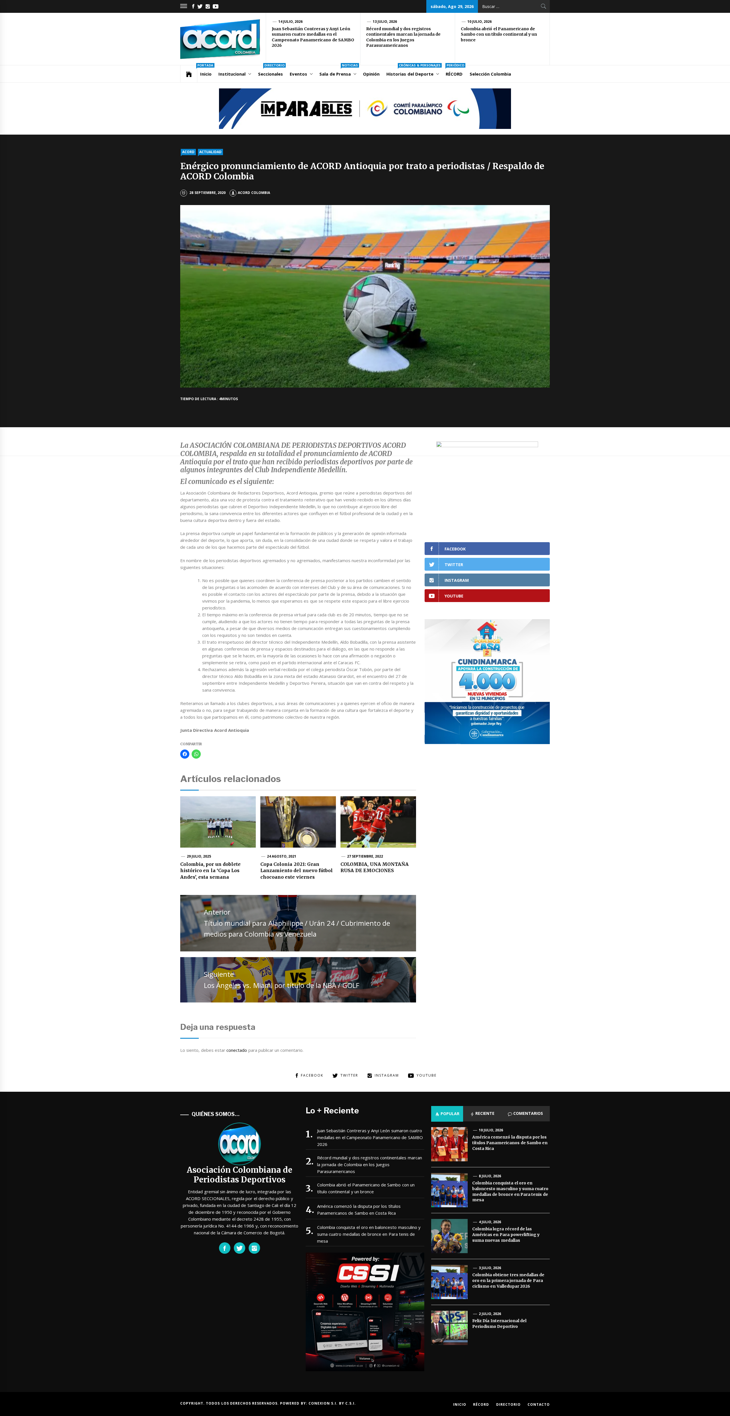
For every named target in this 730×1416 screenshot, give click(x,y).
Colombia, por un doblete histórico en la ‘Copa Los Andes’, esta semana (210, 870)
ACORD (188, 151)
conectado (236, 1050)
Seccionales (271, 71)
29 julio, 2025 (199, 856)
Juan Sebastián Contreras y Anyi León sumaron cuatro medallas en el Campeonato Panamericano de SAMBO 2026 (313, 37)
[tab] (447, 1113)
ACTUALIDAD (210, 151)
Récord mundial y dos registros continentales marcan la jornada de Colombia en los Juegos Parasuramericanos (403, 37)
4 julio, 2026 (490, 1221)
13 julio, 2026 (385, 21)
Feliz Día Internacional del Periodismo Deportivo (499, 1323)
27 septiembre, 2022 (365, 856)
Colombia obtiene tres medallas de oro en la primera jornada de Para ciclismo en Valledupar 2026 (508, 1280)
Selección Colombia (490, 74)
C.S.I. (350, 1403)
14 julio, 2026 (290, 21)
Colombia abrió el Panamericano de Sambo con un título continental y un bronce (499, 34)
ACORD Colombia (254, 192)
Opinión (371, 74)
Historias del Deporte (413, 71)
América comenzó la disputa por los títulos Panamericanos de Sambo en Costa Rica (359, 1209)
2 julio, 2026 (490, 1313)
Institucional (232, 74)
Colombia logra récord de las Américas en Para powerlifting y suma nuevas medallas (506, 1234)
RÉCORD (455, 71)
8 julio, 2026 (490, 1176)
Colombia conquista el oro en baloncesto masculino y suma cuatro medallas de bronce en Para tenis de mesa (369, 1234)
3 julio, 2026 (490, 1267)
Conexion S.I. (324, 1403)
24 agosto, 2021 (282, 856)
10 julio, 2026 (479, 21)
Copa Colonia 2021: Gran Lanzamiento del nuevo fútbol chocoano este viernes (296, 870)
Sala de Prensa (338, 71)
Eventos (298, 74)
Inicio (205, 71)
